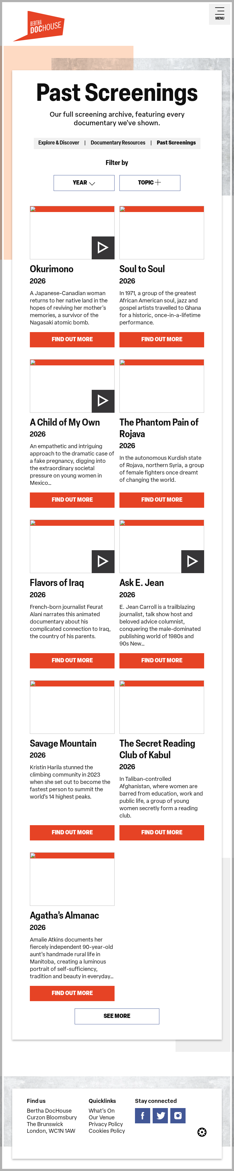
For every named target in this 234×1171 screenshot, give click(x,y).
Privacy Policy (106, 1125)
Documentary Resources (118, 143)
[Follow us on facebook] (142, 1115)
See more (117, 1016)
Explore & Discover (58, 143)
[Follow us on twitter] (160, 1115)
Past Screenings (176, 143)
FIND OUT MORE (72, 340)
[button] (103, 248)
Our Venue (102, 1118)
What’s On (102, 1111)
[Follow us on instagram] (178, 1115)
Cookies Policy (107, 1131)
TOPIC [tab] (154, 185)
